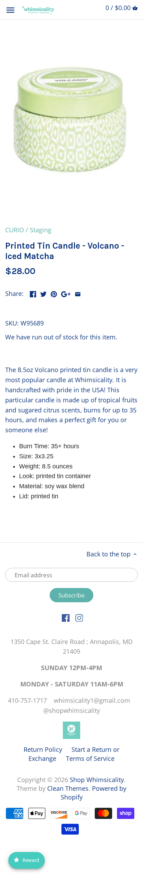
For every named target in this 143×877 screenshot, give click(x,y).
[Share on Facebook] (33, 293)
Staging (40, 230)
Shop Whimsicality (97, 779)
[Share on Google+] (65, 293)
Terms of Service (90, 758)
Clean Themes (68, 788)
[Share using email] (78, 293)
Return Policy (43, 749)
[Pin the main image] (54, 293)
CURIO (14, 230)
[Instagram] (79, 617)
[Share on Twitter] (43, 293)
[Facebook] (66, 617)
